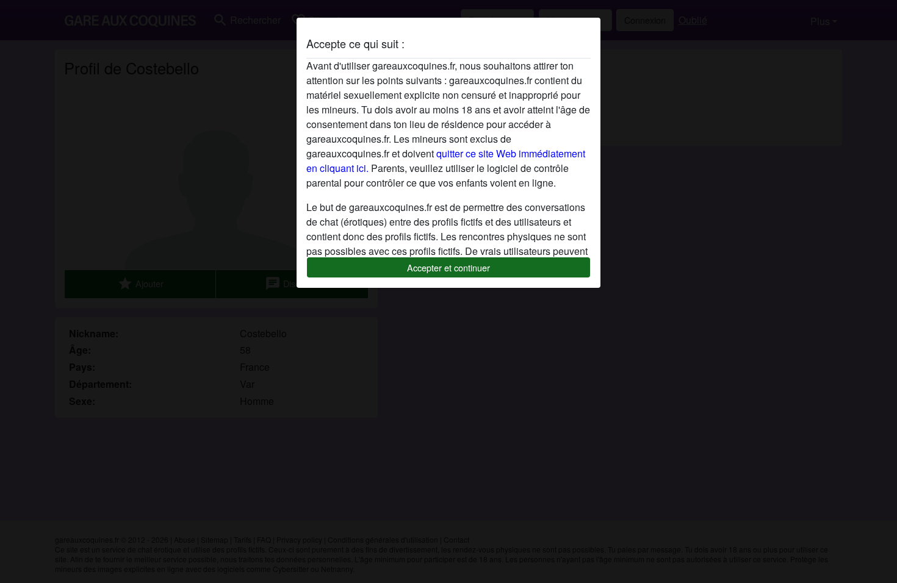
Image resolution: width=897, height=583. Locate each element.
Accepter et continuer (448, 267)
